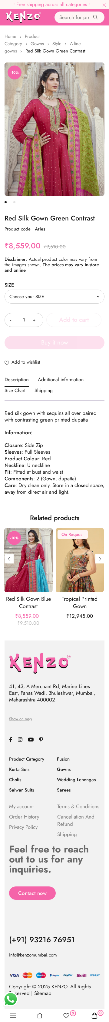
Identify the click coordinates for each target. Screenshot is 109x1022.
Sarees (64, 790)
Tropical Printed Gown (79, 602)
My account (21, 806)
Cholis (15, 779)
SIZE (9, 285)
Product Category (26, 759)
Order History (24, 816)
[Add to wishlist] (54, 362)
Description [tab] (17, 379)
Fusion (63, 759)
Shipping (67, 834)
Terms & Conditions (78, 806)
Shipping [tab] (44, 390)
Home (10, 36)
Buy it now (54, 342)
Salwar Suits (21, 790)
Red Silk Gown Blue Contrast (28, 602)
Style (56, 43)
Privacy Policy (23, 827)
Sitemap (42, 993)
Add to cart (74, 319)
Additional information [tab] (61, 379)
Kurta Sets (19, 769)
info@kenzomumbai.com (33, 955)
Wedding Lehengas (76, 779)
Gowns (37, 43)
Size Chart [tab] (15, 390)
